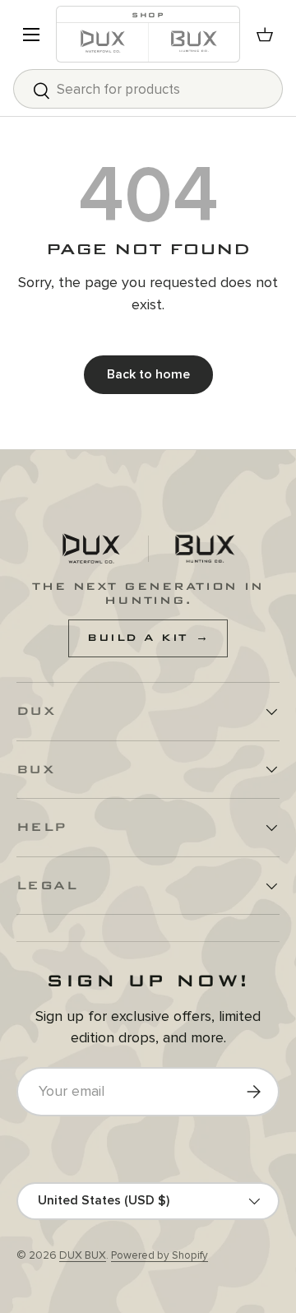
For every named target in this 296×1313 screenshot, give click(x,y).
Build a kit (148, 637)
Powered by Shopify (159, 1255)
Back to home (148, 374)
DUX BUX (82, 1255)
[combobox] (148, 89)
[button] (265, 34)
